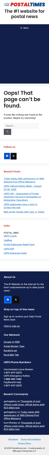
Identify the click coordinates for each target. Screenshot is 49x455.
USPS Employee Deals (15, 253)
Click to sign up (12, 326)
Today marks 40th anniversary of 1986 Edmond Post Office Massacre (21, 415)
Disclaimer (13, 439)
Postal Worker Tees (14, 346)
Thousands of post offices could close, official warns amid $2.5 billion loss (24, 404)
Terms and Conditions (31, 439)
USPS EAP (9, 249)
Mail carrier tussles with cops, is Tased (24, 212)
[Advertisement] (24, 57)
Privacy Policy (24, 443)
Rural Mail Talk (11, 355)
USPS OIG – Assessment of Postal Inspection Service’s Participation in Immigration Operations (22, 196)
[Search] (7, 132)
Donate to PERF (12, 342)
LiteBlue (8, 240)
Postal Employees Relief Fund (19, 244)
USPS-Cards (10, 236)
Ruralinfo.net (10, 350)
